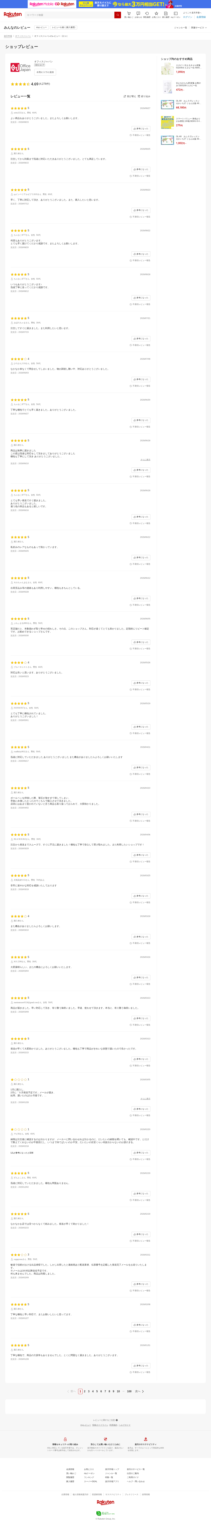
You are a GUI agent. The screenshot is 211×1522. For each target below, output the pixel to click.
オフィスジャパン (23, 36)
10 (118, 1391)
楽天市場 (8, 36)
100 (129, 1391)
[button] (138, 15)
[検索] (117, 15)
